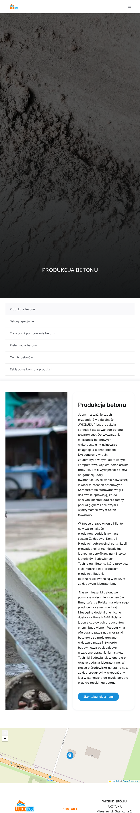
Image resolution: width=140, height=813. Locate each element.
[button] (70, 755)
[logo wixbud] (14, 5)
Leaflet (115, 781)
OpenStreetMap (131, 781)
